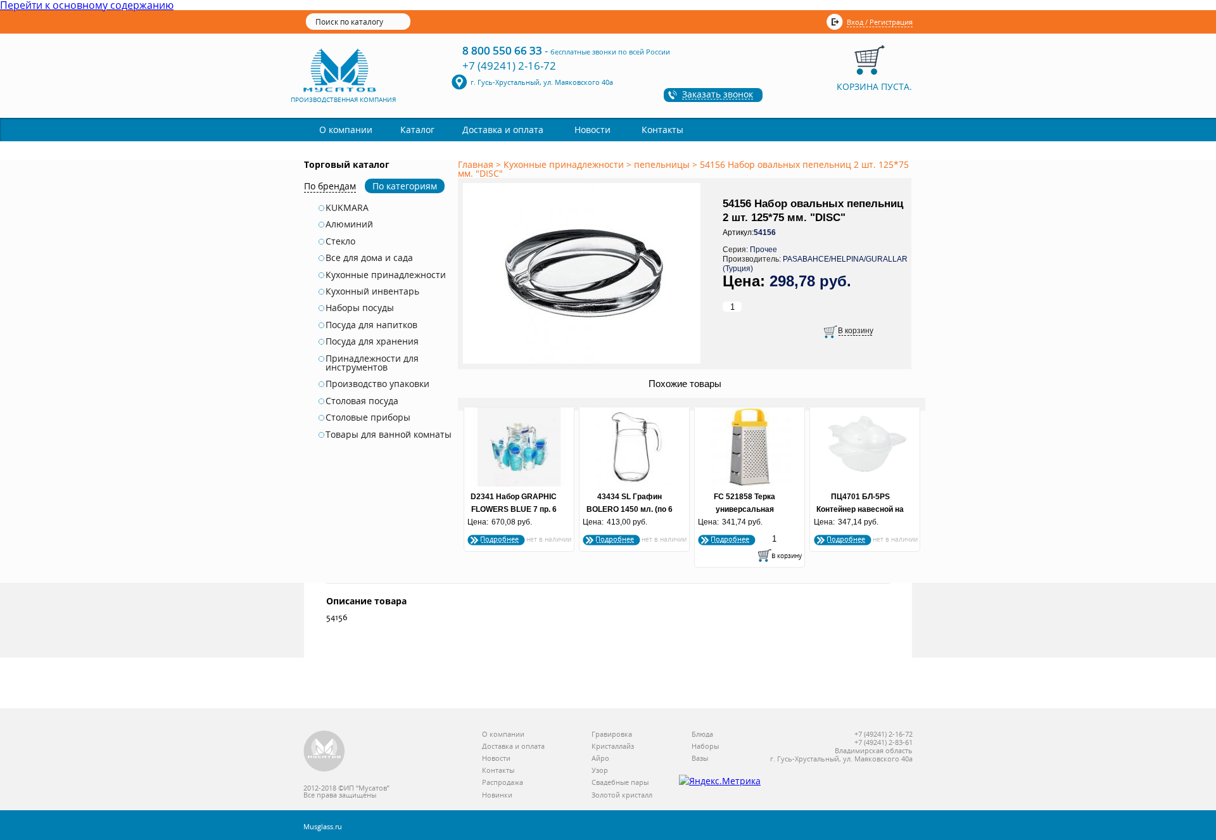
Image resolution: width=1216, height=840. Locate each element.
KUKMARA (347, 207)
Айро (600, 758)
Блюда (702, 734)
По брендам (330, 186)
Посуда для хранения (372, 341)
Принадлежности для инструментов (372, 363)
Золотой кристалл (622, 795)
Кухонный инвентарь (372, 291)
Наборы (705, 746)
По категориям (404, 186)
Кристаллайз (613, 746)
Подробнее (499, 539)
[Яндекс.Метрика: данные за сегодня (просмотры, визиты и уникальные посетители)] (720, 781)
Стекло (340, 241)
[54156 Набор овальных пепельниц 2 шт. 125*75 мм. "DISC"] (584, 364)
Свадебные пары (620, 783)
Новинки (497, 795)
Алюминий (349, 224)
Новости (592, 130)
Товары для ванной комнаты (389, 434)
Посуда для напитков (371, 325)
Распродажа (502, 783)
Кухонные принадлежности (386, 274)
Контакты (662, 130)
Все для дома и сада (369, 257)
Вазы (700, 758)
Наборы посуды (360, 307)
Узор (600, 771)
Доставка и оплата (502, 130)
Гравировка (612, 734)
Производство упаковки (377, 383)
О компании (345, 130)
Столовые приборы (368, 417)
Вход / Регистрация (880, 22)
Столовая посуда (362, 401)
